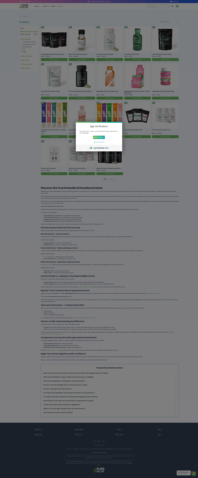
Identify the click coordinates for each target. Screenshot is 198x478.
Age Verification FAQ (99, 142)
